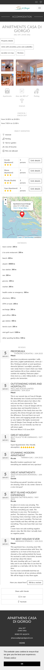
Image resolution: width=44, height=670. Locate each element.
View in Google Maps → (21, 208)
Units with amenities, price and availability (16, 47)
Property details (7, 41)
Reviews (20, 53)
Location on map (7, 53)
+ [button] (5, 199)
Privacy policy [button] (10, 658)
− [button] (5, 203)
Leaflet (20, 237)
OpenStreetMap (29, 237)
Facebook (23, 602)
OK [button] (22, 664)
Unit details (35, 161)
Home (22, 643)
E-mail (23, 597)
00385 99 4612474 (22, 634)
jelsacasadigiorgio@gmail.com (22, 638)
